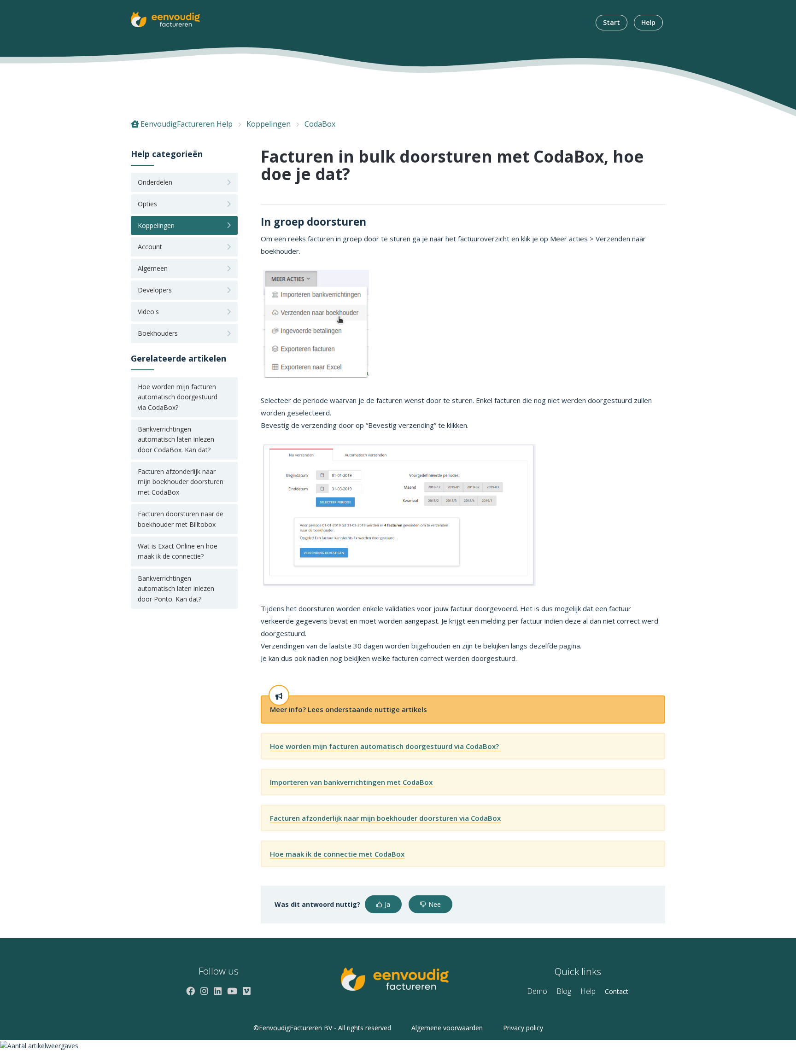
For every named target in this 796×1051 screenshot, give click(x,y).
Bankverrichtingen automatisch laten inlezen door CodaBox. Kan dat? (176, 439)
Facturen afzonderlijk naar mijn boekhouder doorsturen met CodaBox (180, 481)
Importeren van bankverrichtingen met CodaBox (351, 782)
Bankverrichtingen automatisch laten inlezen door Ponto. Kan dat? (176, 588)
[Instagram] (204, 991)
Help (648, 22)
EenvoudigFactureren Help (186, 124)
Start (611, 22)
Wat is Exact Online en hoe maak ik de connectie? (177, 551)
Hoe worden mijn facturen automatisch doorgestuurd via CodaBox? (177, 397)
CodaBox (319, 124)
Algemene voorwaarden (447, 1027)
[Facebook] (190, 991)
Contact (616, 991)
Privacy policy (523, 1027)
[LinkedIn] (218, 991)
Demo (537, 991)
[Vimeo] (247, 991)
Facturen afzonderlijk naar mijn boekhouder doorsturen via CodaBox (385, 818)
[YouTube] (232, 991)
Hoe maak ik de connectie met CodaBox (337, 853)
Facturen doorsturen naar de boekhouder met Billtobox (180, 518)
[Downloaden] (381, 415)
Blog (563, 991)
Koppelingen (268, 124)
